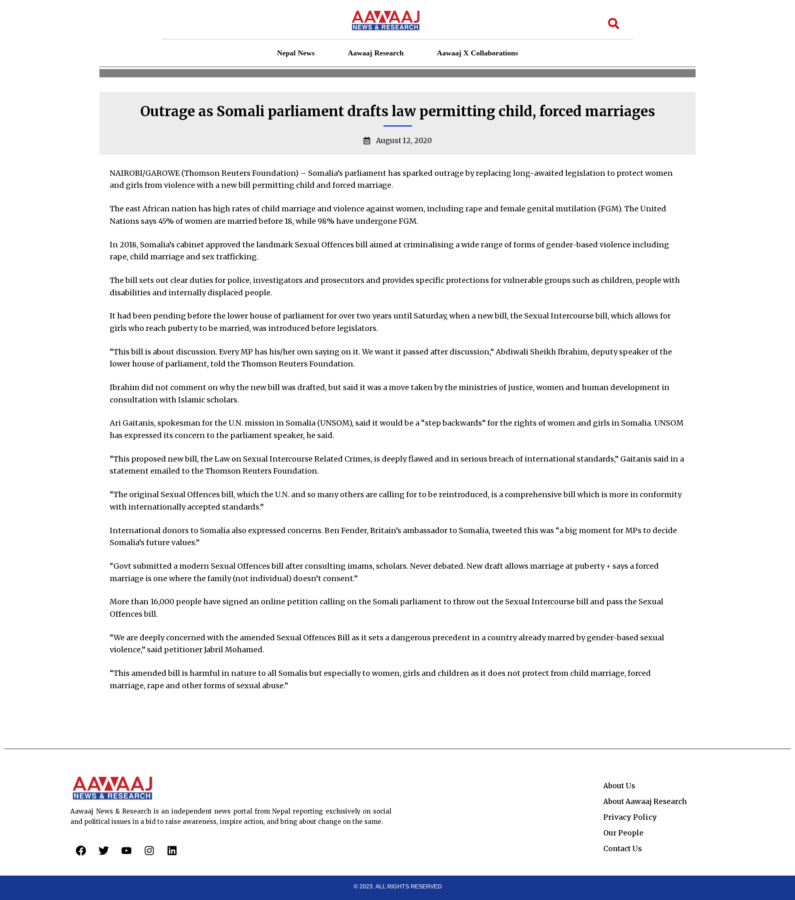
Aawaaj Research (376, 53)
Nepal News (296, 53)
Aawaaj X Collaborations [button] (477, 53)
